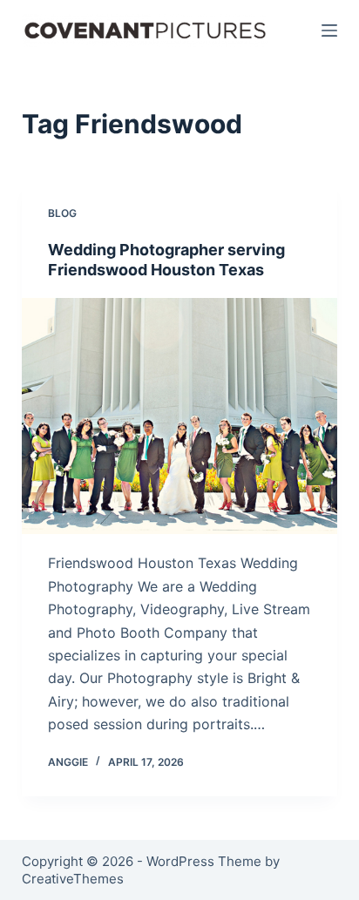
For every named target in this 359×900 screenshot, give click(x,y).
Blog (62, 213)
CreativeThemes (73, 878)
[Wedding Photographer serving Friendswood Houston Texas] (180, 416)
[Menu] (329, 30)
